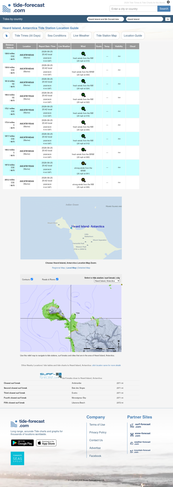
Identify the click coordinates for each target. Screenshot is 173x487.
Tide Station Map (106, 35)
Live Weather (81, 35)
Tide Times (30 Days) (28, 35)
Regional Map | (59, 267)
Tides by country (12, 19)
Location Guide (133, 35)
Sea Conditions (57, 35)
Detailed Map (84, 267)
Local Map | (72, 267)
